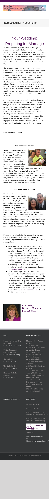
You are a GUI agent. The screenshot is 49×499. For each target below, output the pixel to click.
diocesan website (30, 290)
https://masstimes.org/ (35, 436)
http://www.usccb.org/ (11, 354)
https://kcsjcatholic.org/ (12, 345)
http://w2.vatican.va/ (11, 361)
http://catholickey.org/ (11, 368)
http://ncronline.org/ (11, 377)
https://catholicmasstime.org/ (37, 441)
